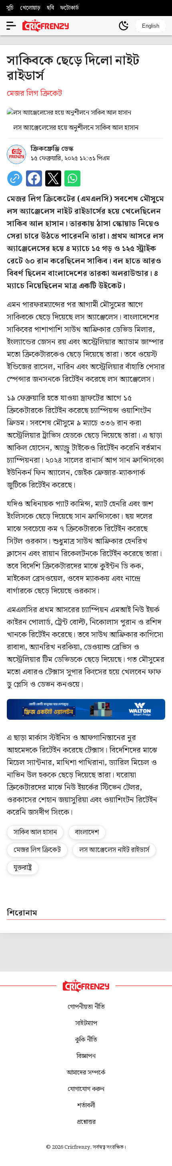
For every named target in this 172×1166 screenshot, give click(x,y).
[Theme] (123, 25)
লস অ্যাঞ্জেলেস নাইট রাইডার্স (114, 850)
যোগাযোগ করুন (86, 1089)
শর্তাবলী (86, 1106)
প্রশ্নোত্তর (86, 1122)
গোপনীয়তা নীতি (86, 1007)
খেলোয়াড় (30, 8)
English (150, 26)
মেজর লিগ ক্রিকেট (37, 850)
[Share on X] (53, 178)
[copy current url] (15, 178)
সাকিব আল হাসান (35, 832)
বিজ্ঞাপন (86, 1056)
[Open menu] (11, 25)
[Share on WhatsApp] (72, 178)
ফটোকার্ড (69, 8)
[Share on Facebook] (34, 178)
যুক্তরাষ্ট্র (23, 867)
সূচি (10, 8)
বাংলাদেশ (87, 832)
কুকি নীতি (86, 1040)
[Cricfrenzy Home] (45, 25)
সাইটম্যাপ (86, 1023)
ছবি (50, 8)
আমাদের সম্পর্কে (86, 1073)
